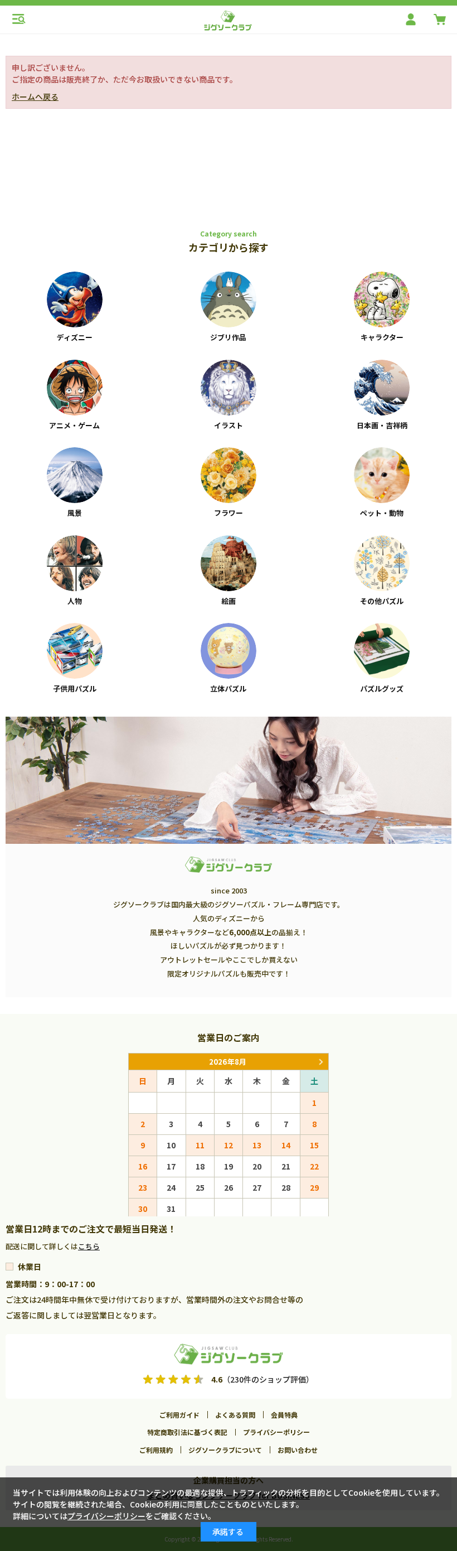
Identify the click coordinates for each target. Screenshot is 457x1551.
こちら (89, 1246)
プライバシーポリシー (276, 1432)
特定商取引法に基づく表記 (187, 1432)
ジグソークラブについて (225, 1450)
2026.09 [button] (320, 1062)
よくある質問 (235, 1414)
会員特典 (284, 1414)
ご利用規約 (156, 1450)
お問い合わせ (298, 1450)
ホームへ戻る (35, 96)
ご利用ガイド (179, 1414)
